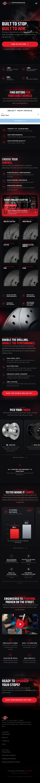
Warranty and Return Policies (11, 762)
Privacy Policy (6, 752)
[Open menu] (36, 3)
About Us (5, 737)
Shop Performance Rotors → (19, 700)
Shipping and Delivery (9, 758)
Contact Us (5, 741)
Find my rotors (18, 44)
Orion (4, 744)
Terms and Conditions (9, 755)
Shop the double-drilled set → (20, 393)
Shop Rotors (6, 734)
